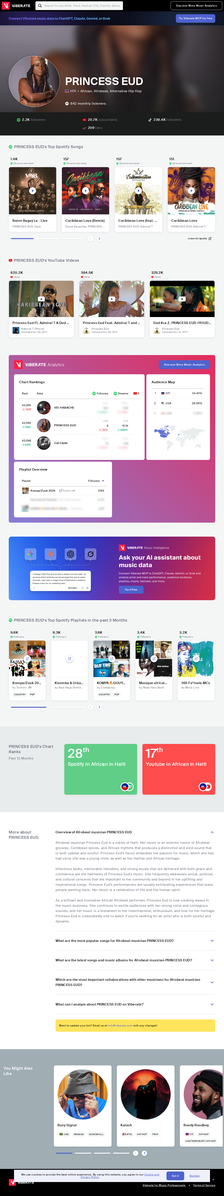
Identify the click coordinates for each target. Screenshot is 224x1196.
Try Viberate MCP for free (195, 18)
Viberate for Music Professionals (164, 1185)
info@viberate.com (120, 1025)
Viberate (16, 6)
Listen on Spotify (197, 238)
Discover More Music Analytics (196, 5)
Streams (123, 393)
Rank (25, 393)
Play (32, 190)
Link (60, 490)
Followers (102, 393)
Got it (175, 1176)
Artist (40, 393)
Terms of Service (204, 1185)
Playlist (26, 481)
